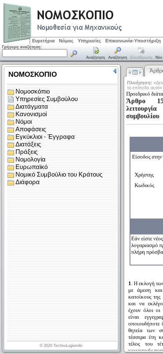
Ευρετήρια (43, 40)
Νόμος (66, 40)
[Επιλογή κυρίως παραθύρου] (95, 54)
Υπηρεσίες (89, 40)
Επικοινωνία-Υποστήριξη (133, 40)
